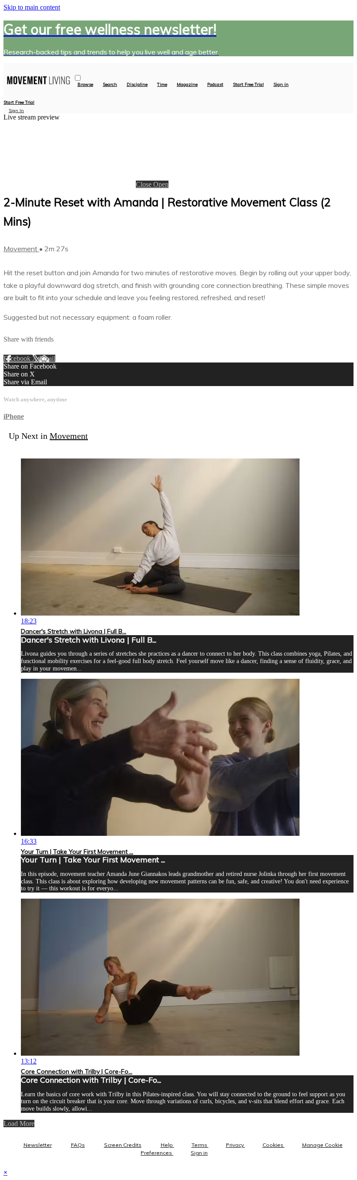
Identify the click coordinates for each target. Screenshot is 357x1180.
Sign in (281, 84)
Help (167, 1145)
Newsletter (38, 1145)
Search (110, 84)
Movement (21, 248)
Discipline (137, 84)
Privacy (235, 1145)
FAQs (78, 1145)
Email (47, 358)
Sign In (16, 110)
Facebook (17, 358)
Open (160, 184)
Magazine (187, 84)
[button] (78, 78)
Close (144, 184)
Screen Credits (122, 1145)
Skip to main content (31, 7)
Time (162, 84)
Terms (200, 1145)
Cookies (274, 1145)
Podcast (215, 84)
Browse (85, 84)
